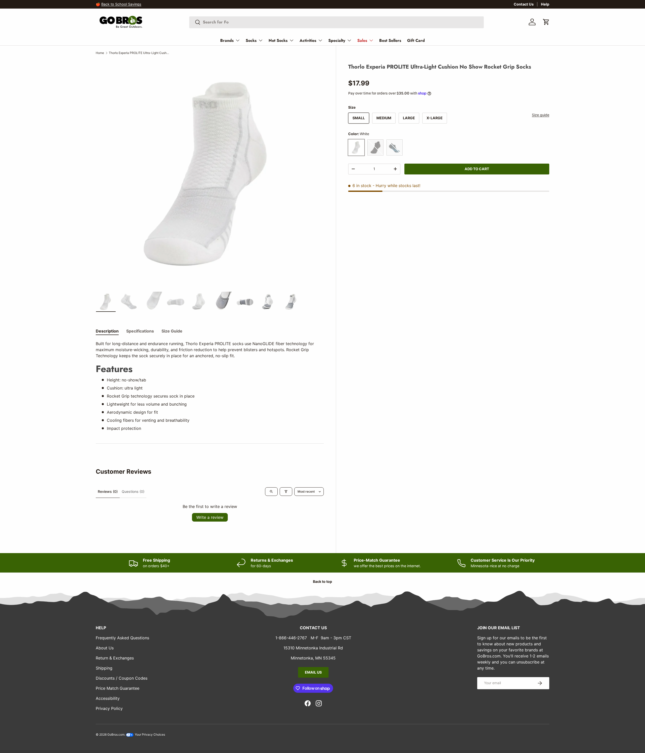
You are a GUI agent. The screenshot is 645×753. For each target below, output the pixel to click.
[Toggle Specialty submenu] (349, 40)
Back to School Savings (121, 4)
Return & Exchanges (115, 657)
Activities (308, 40)
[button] (546, 21)
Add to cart (477, 168)
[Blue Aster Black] (394, 147)
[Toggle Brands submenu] (238, 40)
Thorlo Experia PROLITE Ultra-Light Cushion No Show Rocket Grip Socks (139, 53)
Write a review (209, 517)
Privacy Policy (109, 708)
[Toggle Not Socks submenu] (291, 40)
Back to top (322, 581)
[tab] (107, 331)
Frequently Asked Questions (122, 637)
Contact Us (524, 4)
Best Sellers (390, 40)
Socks (251, 40)
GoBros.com (115, 734)
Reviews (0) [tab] (108, 491)
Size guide (540, 115)
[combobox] (336, 22)
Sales (362, 40)
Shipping (104, 668)
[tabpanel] (210, 386)
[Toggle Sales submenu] (371, 40)
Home (100, 53)
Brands (227, 40)
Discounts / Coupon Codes (121, 678)
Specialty (336, 40)
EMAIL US (313, 672)
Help (545, 4)
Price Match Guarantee (117, 688)
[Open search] (271, 491)
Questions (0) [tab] (133, 491)
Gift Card (416, 40)
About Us (105, 647)
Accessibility (108, 698)
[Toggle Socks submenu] (260, 40)
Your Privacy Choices (149, 734)
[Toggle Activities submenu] (320, 40)
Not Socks (278, 40)
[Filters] (286, 491)
